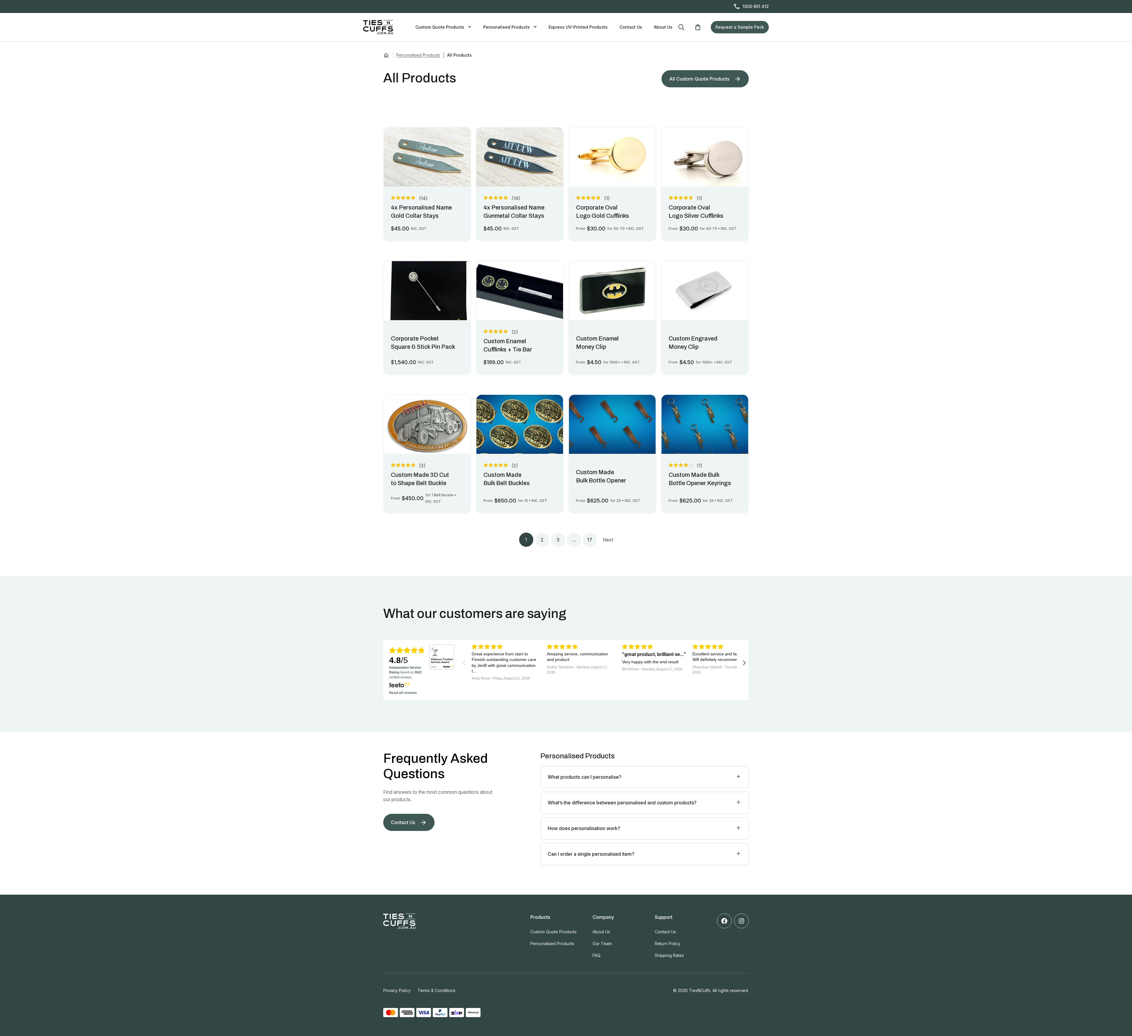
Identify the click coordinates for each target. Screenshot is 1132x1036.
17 (589, 540)
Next (608, 540)
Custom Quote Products (439, 27)
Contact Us (630, 27)
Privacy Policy (397, 990)
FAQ (596, 955)
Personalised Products (506, 27)
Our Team (602, 943)
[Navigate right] (744, 662)
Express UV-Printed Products (578, 27)
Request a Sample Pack (739, 27)
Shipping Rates (669, 955)
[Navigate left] (464, 662)
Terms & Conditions (436, 990)
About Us (663, 27)
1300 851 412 (756, 6)
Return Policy (667, 943)
